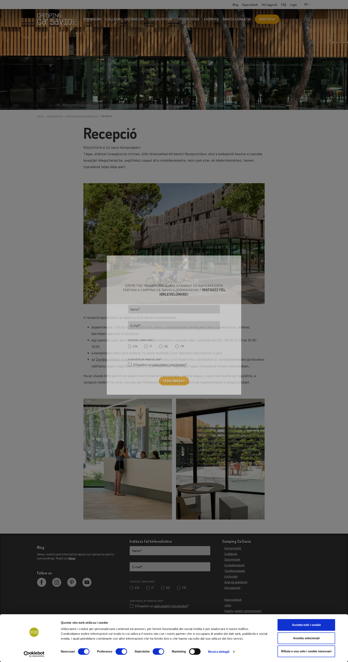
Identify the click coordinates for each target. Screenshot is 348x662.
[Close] (231, 269)
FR (182, 352)
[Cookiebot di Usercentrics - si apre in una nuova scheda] (34, 654)
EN (135, 352)
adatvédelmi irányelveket (169, 370)
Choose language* (140, 345)
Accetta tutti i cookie (306, 625)
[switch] (121, 651)
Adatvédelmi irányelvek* (145, 365)
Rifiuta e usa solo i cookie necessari (306, 651)
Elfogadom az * (160, 370)
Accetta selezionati (306, 638)
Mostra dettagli (219, 651)
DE (166, 352)
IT (150, 352)
